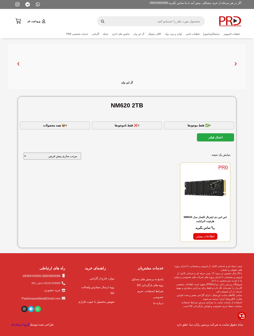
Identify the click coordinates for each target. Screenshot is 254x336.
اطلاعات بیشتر (205, 236)
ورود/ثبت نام (34, 21)
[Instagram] (24, 309)
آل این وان (138, 34)
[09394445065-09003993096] (63, 275)
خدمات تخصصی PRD (77, 34)
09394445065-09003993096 (41, 276)
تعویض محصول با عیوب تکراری (96, 301)
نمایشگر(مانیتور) (211, 34)
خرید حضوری (52, 290)
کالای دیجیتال (154, 34)
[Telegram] (31, 309)
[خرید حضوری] (63, 290)
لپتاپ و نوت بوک (173, 34)
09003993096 (159, 2)
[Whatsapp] (38, 309)
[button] (18, 64)
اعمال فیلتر (215, 137)
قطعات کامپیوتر (231, 34)
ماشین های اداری (121, 34)
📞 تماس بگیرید (205, 227)
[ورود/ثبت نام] (44, 21)
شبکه (105, 34)
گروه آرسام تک (20, 324)
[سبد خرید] (18, 20)
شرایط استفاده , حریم (150, 291)
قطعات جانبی (192, 34)
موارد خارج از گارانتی (102, 278)
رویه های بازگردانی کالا (150, 285)
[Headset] (242, 316)
